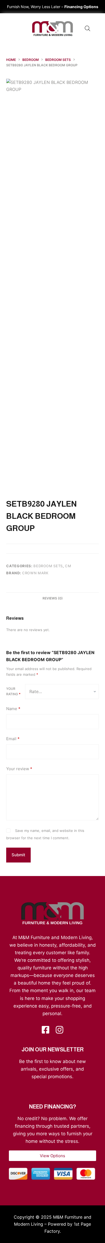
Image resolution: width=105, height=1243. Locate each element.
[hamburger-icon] (15, 28)
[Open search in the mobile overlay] (87, 28)
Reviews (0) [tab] (53, 598)
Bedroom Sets (48, 566)
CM (68, 566)
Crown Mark (35, 573)
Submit (18, 854)
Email (13, 738)
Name (13, 708)
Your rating (13, 691)
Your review (19, 768)
